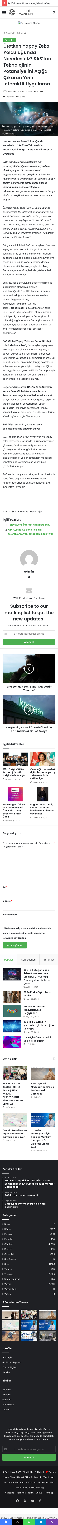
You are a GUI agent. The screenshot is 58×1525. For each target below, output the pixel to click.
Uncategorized (11, 1279)
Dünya (7, 1229)
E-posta (7, 901)
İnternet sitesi (10, 914)
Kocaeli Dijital (23, 1477)
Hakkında (21, 1492)
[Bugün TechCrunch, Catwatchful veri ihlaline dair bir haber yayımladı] (42, 794)
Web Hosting (37, 1487)
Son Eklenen (28, 959)
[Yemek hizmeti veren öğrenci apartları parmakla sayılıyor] (15, 1120)
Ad (5, 887)
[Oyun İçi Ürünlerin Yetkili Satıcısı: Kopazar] (12, 1042)
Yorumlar (49, 959)
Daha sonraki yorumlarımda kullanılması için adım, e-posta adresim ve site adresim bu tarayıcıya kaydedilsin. (27, 933)
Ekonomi (8, 1234)
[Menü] (4, 13)
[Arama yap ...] (54, 13)
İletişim (6, 1372)
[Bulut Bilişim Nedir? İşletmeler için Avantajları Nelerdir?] (12, 1026)
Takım (31, 1492)
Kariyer (8, 1249)
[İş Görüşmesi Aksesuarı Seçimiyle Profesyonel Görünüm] (43, 1073)
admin (10, 91)
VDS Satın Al (33, 1482)
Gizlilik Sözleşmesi (11, 1362)
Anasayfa (10, 33)
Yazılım (7, 1294)
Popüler (8, 959)
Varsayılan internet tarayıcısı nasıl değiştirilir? (35, 1010)
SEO (45, 1477)
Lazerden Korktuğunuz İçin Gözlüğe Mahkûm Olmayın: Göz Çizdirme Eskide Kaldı (41, 1139)
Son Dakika (10, 1259)
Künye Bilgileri (9, 1367)
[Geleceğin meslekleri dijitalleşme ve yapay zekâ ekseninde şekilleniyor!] (42, 759)
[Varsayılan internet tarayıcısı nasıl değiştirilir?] (12, 1011)
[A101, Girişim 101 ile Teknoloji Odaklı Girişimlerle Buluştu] (15, 759)
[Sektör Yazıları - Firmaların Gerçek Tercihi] (21, 12)
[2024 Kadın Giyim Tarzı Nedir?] (12, 997)
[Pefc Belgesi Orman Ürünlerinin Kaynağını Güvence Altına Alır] (29, 1336)
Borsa (7, 1224)
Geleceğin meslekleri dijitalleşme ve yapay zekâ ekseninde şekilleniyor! (42, 774)
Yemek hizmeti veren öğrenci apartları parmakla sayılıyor (15, 1134)
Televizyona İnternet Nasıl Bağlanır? (29, 524)
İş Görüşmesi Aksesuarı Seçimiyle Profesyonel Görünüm (42, 1088)
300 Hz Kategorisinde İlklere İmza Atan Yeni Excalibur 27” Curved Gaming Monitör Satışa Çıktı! (37, 976)
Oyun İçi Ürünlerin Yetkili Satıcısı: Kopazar (38, 1039)
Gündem (8, 1244)
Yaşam (7, 1284)
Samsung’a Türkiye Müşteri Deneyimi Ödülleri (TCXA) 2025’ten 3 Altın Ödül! (14, 810)
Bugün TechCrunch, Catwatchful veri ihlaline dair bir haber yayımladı (42, 809)
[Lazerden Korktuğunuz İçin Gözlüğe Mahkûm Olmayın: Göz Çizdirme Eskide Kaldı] (43, 1120)
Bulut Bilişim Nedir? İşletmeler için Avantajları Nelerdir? (39, 1025)
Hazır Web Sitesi (17, 1482)
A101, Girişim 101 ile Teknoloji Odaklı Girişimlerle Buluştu (14, 772)
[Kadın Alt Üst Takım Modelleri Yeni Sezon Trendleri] (10, 1314)
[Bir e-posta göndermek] (14, 91)
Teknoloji (21, 33)
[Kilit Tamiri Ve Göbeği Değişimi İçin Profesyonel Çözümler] (10, 1336)
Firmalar (8, 1239)
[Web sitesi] (29, 577)
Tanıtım (8, 1269)
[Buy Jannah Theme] (29, 23)
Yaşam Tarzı (10, 1289)
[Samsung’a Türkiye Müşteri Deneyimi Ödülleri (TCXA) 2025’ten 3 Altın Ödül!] (15, 794)
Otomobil (9, 1254)
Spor (6, 1264)
